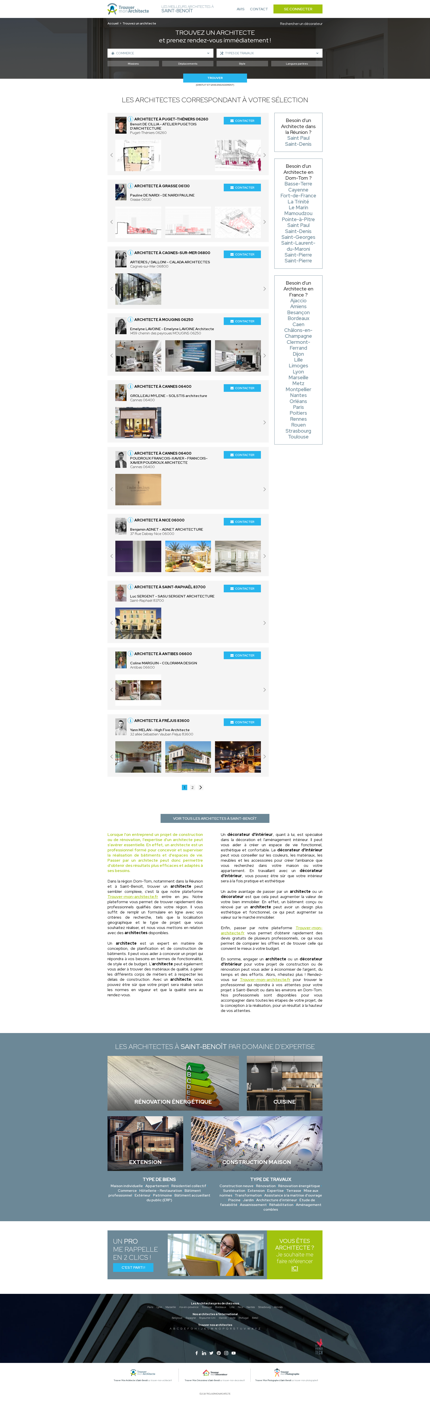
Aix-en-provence (188, 1307)
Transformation (248, 1195)
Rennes (278, 1307)
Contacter (244, 121)
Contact (259, 9)
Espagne (191, 1318)
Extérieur (142, 1195)
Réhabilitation (281, 1204)
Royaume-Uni (207, 1318)
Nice (240, 1307)
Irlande (223, 1318)
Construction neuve (236, 1186)
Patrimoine (162, 1195)
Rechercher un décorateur (301, 23)
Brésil (255, 1318)
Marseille (171, 1307)
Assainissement (253, 1204)
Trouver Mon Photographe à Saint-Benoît (273, 1380)
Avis (241, 9)
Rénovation (266, 1186)
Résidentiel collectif (188, 1186)
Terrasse (293, 1190)
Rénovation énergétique (299, 1186)
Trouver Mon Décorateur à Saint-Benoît (202, 1380)
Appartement (157, 1186)
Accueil (113, 23)
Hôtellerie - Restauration (160, 1190)
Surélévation (234, 1190)
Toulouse (207, 1307)
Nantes (251, 1307)
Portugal (244, 1318)
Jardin (248, 1200)
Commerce (127, 1190)
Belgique (177, 1318)
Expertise (275, 1190)
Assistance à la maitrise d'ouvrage (293, 1195)
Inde (232, 1318)
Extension (256, 1190)
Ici (294, 1268)
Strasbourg (264, 1307)
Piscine (234, 1200)
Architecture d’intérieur (276, 1200)
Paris (150, 1307)
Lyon (159, 1307)
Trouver (215, 78)
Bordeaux (220, 1307)
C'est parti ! (133, 1267)
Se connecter (298, 9)
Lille (232, 1307)
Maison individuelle (127, 1186)
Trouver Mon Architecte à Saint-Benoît (131, 1380)
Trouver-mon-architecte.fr (133, 896)
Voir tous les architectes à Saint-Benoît (215, 818)
